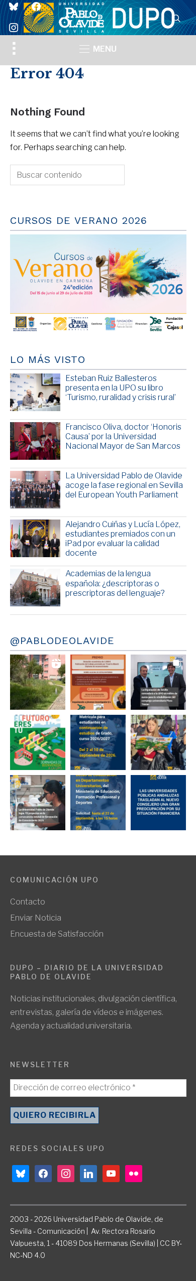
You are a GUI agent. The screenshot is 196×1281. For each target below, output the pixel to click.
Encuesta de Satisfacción (57, 934)
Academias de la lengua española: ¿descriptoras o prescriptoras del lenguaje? (115, 583)
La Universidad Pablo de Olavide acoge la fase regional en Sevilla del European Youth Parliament (124, 485)
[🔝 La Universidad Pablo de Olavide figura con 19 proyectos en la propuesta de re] (37, 802)
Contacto (27, 902)
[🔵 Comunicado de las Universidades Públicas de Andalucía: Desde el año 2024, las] (158, 802)
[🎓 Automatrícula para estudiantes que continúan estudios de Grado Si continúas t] (98, 742)
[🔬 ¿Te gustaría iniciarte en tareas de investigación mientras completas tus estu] (98, 802)
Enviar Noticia (35, 918)
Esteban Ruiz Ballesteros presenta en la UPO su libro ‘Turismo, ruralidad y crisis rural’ (120, 387)
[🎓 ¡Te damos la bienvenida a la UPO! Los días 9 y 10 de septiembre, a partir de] (37, 742)
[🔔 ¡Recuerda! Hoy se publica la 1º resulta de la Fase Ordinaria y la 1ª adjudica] (158, 742)
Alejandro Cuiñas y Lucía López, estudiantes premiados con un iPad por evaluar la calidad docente (122, 539)
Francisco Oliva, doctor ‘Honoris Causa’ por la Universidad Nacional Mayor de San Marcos (123, 436)
